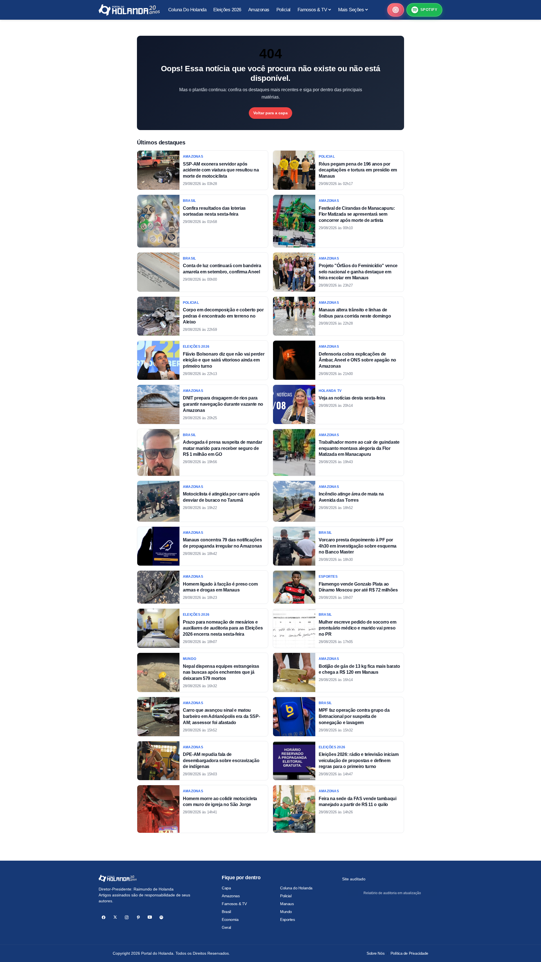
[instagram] (127, 917)
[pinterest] (138, 917)
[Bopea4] (129, 10)
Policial (286, 896)
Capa (226, 888)
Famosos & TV (234, 903)
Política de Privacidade (409, 953)
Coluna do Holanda (296, 888)
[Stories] (395, 10)
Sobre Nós (375, 953)
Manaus (287, 903)
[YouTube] (150, 917)
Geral (226, 927)
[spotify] (161, 917)
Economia (230, 919)
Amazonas (231, 896)
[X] (115, 917)
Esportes (287, 919)
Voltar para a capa (270, 113)
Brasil (226, 911)
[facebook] (103, 917)
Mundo (286, 911)
